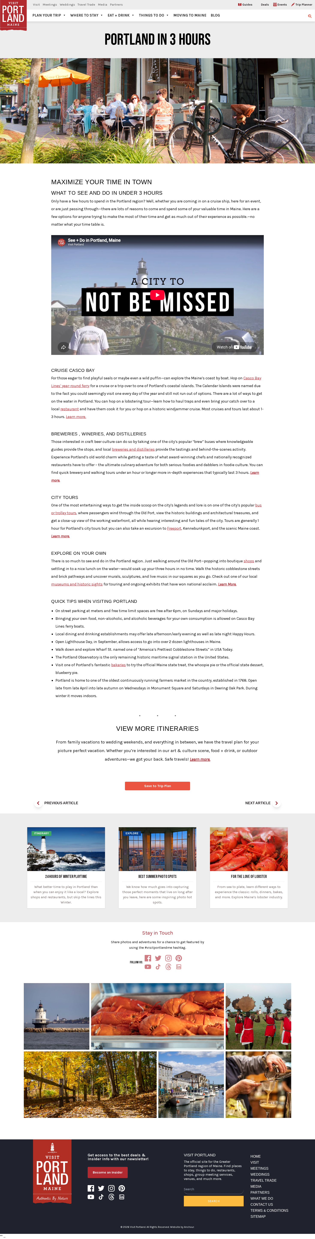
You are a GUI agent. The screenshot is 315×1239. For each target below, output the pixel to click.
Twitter (158, 958)
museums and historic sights (77, 584)
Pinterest (178, 958)
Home (255, 1156)
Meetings (50, 4)
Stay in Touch (157, 933)
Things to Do (151, 15)
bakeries (118, 665)
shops (249, 561)
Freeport (174, 528)
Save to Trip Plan (157, 786)
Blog (215, 15)
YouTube (148, 966)
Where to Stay (84, 15)
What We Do (261, 1198)
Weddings (67, 4)
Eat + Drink (119, 15)
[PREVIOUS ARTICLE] (38, 803)
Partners (116, 4)
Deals (265, 4)
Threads (168, 966)
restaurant (69, 409)
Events (282, 4)
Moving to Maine (189, 15)
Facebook (148, 958)
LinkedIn (178, 966)
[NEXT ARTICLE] (276, 803)
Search (214, 1201)
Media (102, 4)
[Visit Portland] (13, 10)
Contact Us (261, 1204)
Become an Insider (108, 1172)
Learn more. (76, 416)
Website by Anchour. (182, 1226)
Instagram (168, 958)
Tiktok (158, 966)
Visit (36, 4)
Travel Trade (86, 4)
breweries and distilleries (133, 449)
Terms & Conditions (269, 1210)
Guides (247, 4)
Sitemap (258, 1216)
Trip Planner (304, 4)
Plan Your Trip (46, 15)
